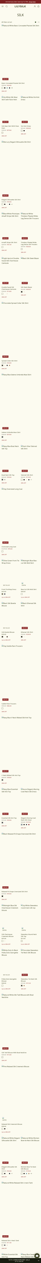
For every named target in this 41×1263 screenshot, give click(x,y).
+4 (31, 1173)
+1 (12, 204)
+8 (12, 88)
